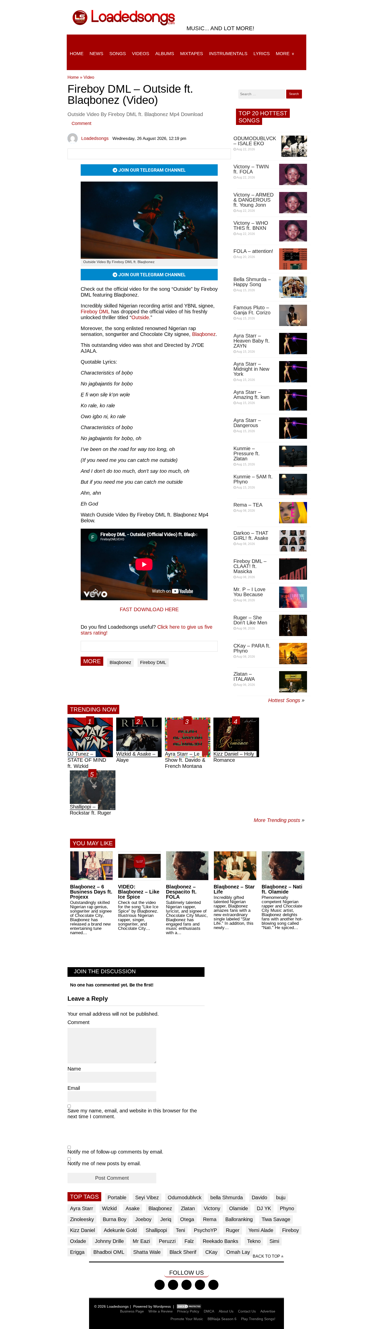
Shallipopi (156, 1230)
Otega (187, 1219)
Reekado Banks (220, 1241)
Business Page (132, 1311)
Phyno (287, 1208)
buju (280, 1197)
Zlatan (188, 1208)
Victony (212, 1208)
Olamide (238, 1208)
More (283, 53)
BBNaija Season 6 (222, 1319)
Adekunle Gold (120, 1230)
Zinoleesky (82, 1219)
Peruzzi (167, 1241)
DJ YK (264, 1208)
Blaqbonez (204, 334)
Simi (274, 1241)
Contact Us (247, 1311)
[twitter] (173, 1285)
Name (74, 1069)
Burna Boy (114, 1219)
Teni (180, 1230)
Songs (117, 53)
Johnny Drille (109, 1241)
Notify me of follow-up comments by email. (115, 1152)
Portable (117, 1197)
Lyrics (261, 53)
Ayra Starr (81, 1208)
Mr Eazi (141, 1241)
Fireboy (290, 1230)
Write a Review (160, 1311)
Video (88, 77)
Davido (259, 1197)
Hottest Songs (284, 700)
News (96, 53)
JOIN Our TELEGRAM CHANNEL (151, 170)
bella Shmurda (226, 1197)
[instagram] (186, 1285)
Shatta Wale (147, 1252)
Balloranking (239, 1219)
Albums (164, 53)
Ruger (233, 1230)
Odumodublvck (184, 1197)
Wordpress (162, 1306)
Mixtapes (191, 53)
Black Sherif (182, 1252)
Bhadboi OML (108, 1252)
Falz (189, 1241)
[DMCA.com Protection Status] (189, 1306)
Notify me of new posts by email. (104, 1163)
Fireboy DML (95, 311)
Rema (209, 1219)
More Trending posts (279, 820)
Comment (81, 123)
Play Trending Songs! (258, 1319)
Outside (140, 317)
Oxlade (78, 1241)
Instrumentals (228, 53)
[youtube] (200, 1285)
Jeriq (165, 1219)
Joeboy (143, 1219)
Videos (140, 53)
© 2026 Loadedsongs (111, 1306)
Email (73, 1088)
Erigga (77, 1252)
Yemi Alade (260, 1230)
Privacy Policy (188, 1311)
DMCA (209, 1311)
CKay (211, 1252)
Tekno (254, 1241)
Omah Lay (238, 1252)
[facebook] (160, 1285)
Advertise (267, 1311)
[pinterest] (213, 1285)
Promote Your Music (187, 1319)
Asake (133, 1208)
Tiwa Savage (276, 1219)
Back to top (266, 1256)
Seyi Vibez (147, 1197)
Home (76, 53)
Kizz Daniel (82, 1230)
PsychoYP (205, 1230)
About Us (226, 1311)
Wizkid (109, 1208)
